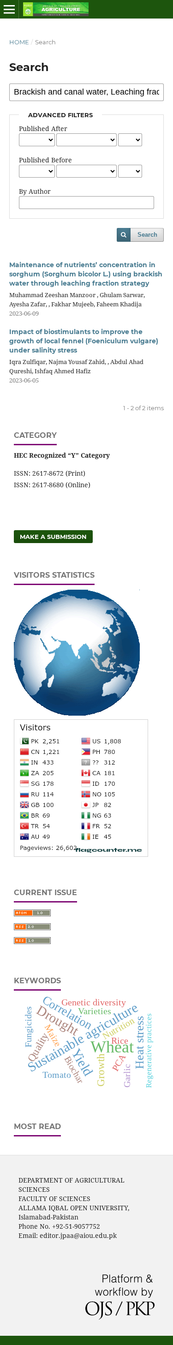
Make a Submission (53, 536)
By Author (35, 191)
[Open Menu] (9, 9)
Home (19, 42)
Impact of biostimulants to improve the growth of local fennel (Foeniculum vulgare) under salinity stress (83, 341)
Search (147, 234)
